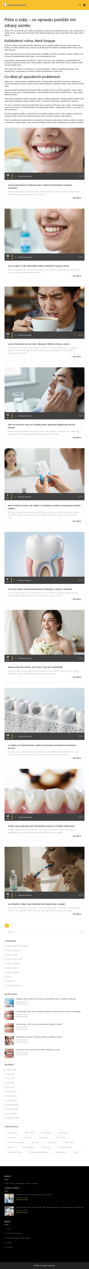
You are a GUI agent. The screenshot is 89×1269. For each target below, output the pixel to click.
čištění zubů (68, 1142)
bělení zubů (29, 1133)
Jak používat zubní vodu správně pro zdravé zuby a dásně (36, 904)
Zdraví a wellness (13, 963)
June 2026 (10, 1078)
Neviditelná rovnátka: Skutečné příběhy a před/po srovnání (39, 1037)
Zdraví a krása (12, 955)
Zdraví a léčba (12, 968)
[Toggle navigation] (84, 5)
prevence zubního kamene (38, 1152)
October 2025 (12, 1113)
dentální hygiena (28, 1147)
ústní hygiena (12, 1133)
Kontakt (9, 1247)
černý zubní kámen (15, 1152)
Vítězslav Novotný (25, 176)
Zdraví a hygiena (13, 950)
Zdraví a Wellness (13, 972)
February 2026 (12, 1096)
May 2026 (10, 1083)
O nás (9, 1229)
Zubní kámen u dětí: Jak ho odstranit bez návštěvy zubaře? (39, 1024)
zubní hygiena (63, 1133)
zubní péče (46, 1147)
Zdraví (9, 977)
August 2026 (11, 1070)
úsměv (76, 1152)
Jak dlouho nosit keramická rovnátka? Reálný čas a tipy (38, 1050)
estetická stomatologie (16, 1142)
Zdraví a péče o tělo (15, 959)
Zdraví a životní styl (14, 985)
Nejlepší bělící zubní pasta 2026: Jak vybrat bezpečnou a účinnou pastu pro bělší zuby (50, 1207)
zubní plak (35, 1142)
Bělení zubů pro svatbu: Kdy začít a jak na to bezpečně (35, 667)
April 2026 (10, 1087)
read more (77, 198)
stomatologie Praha (65, 1147)
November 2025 (12, 1109)
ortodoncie (11, 1137)
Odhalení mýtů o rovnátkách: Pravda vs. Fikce (34, 1195)
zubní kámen (43, 1137)
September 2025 (13, 1118)
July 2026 (10, 1074)
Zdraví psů (11, 981)
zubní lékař (27, 1137)
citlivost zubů (52, 1142)
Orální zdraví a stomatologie (17, 946)
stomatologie (46, 1133)
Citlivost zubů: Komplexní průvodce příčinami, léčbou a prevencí (40, 589)
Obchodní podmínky (14, 1233)
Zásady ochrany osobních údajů (18, 1238)
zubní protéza (61, 1152)
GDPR (9, 1242)
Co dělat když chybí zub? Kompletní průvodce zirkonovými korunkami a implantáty (48, 1011)
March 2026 (11, 1091)
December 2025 (12, 1105)
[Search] (80, 5)
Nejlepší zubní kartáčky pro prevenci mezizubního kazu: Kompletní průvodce (46, 999)
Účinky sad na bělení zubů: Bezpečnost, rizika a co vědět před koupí (41, 826)
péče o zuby (60, 1137)
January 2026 (12, 1100)
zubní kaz (11, 1147)
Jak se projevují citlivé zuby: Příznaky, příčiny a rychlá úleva (38, 344)
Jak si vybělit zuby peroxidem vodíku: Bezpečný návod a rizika (38, 266)
